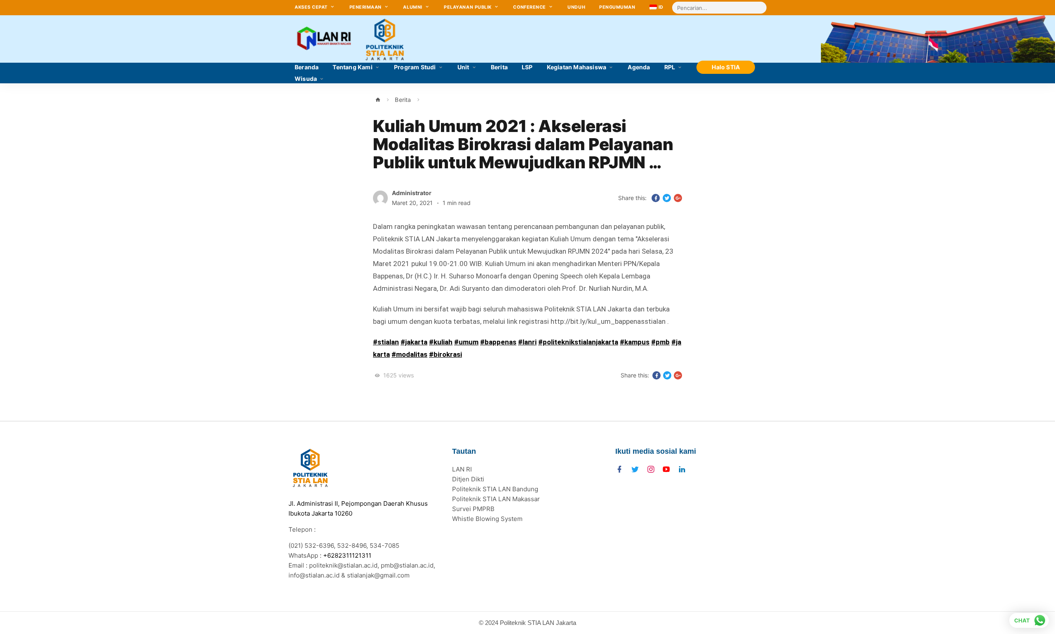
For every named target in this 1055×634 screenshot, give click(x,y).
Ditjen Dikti (468, 479)
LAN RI (462, 469)
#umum (466, 342)
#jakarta (414, 342)
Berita (403, 99)
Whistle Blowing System (487, 519)
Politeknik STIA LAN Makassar (496, 499)
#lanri (527, 342)
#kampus (634, 342)
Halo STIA (726, 67)
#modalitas (409, 354)
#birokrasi (445, 354)
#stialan (386, 342)
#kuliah (440, 342)
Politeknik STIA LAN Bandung (495, 489)
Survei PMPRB (473, 509)
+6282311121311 (347, 555)
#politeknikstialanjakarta (578, 342)
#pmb (660, 342)
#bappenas (498, 342)
